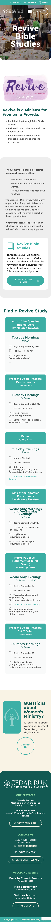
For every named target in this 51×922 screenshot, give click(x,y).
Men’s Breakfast (25, 886)
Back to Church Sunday (25, 878)
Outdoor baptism (25, 895)
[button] (29, 11)
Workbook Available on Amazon (23, 477)
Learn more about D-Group (26, 604)
